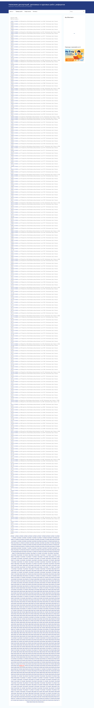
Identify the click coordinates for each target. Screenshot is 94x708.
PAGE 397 (27, 613)
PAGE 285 (19, 591)
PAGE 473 (24, 629)
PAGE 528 (47, 639)
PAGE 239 (47, 581)
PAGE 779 (24, 691)
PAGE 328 (21, 600)
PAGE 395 (16, 613)
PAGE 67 (54, 546)
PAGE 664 (47, 667)
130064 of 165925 (14, 181)
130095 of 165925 (14, 260)
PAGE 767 (53, 688)
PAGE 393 (53, 612)
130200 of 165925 (14, 532)
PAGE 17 (41, 537)
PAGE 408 (42, 615)
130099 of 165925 (14, 271)
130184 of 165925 (14, 490)
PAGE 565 (16, 648)
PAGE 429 (16, 620)
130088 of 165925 (14, 243)
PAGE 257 (53, 584)
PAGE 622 (50, 658)
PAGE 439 (24, 622)
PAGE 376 (53, 608)
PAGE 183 (19, 570)
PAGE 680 (42, 671)
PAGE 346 (27, 603)
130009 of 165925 (14, 41)
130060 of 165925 (14, 171)
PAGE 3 (22, 536)
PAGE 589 (56, 652)
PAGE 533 (27, 641)
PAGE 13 (20, 537)
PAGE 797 (30, 695)
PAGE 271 (36, 588)
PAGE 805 (27, 696)
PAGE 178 (39, 569)
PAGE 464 (21, 627)
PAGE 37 (46, 541)
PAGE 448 (27, 624)
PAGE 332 (44, 600)
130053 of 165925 (14, 153)
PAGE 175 (21, 569)
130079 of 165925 (14, 220)
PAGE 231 (50, 579)
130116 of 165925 (14, 315)
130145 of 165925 (14, 389)
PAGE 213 (44, 575)
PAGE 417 (44, 617)
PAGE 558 (24, 646)
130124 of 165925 (14, 335)
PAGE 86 (54, 550)
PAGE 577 (36, 650)
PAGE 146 (50, 562)
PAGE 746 (30, 684)
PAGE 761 (19, 688)
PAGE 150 (24, 563)
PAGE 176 (27, 569)
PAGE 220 (36, 577)
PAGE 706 (44, 676)
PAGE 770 (21, 690)
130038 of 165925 (14, 116)
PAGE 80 (23, 550)
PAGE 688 (39, 672)
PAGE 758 (50, 686)
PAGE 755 (33, 686)
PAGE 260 (21, 586)
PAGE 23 (23, 539)
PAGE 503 (50, 634)
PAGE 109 (33, 555)
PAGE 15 (31, 537)
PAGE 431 (27, 620)
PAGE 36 (41, 541)
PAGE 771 (27, 690)
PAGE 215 (56, 575)
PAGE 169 (36, 567)
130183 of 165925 (14, 487)
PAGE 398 (33, 613)
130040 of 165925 (14, 119)
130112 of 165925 (14, 305)
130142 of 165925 (14, 381)
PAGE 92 (36, 551)
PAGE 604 (44, 655)
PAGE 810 (56, 696)
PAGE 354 (24, 605)
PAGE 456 (24, 626)
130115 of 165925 (14, 313)
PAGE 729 (30, 681)
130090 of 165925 (14, 248)
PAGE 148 (13, 563)
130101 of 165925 (14, 276)
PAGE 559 (30, 646)
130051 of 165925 (14, 147)
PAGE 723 (44, 679)
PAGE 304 (30, 594)
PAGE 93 (41, 551)
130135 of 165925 (14, 364)
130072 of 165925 (14, 202)
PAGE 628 (36, 660)
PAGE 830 (40, 702)
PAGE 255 (42, 584)
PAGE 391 (42, 612)
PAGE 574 (19, 650)
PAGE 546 (53, 643)
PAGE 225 (16, 579)
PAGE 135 (36, 560)
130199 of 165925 (14, 529)
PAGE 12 (15, 537)
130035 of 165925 (14, 108)
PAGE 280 (39, 589)
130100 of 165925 (14, 274)
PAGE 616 (16, 658)
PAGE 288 (36, 591)
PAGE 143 (33, 562)
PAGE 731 (42, 681)
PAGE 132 (19, 560)
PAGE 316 (50, 596)
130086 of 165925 (14, 237)
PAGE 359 (53, 605)
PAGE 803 (16, 696)
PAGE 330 (33, 600)
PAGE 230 (44, 579)
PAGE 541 (24, 643)
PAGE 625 (19, 660)
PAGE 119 (42, 556)
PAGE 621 (44, 658)
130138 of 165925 (14, 372)
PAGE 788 (27, 693)
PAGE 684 (16, 672)
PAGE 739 (39, 683)
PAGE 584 (27, 652)
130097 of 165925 (14, 266)
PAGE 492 (36, 632)
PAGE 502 (44, 634)
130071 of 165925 (14, 200)
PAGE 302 (19, 594)
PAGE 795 (19, 695)
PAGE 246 (39, 582)
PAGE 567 (27, 648)
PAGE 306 (42, 594)
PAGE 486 (50, 631)
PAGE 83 (39, 550)
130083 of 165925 (14, 231)
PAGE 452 (50, 624)
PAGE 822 (27, 700)
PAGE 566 (21, 648)
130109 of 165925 (14, 296)
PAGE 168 (30, 567)
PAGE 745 (24, 684)
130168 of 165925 (14, 448)
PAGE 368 (56, 607)
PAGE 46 (44, 543)
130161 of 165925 (14, 431)
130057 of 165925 (14, 163)
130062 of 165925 (14, 175)
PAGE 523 (19, 639)
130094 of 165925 (14, 259)
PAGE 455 (19, 626)
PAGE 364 (33, 607)
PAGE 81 (28, 550)
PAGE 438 (19, 622)
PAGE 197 (50, 572)
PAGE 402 (56, 613)
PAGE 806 (33, 696)
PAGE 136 (42, 560)
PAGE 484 (39, 631)
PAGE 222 (47, 577)
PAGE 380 (27, 610)
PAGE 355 (30, 605)
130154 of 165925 (14, 412)
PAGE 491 (30, 632)
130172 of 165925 (14, 459)
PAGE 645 (36, 664)
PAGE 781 (36, 691)
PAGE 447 (21, 624)
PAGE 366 (44, 607)
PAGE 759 (56, 686)
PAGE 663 (42, 667)
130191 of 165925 (14, 509)
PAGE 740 (44, 683)
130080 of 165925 (14, 223)
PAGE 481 (21, 631)
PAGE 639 (50, 662)
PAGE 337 (24, 601)
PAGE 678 (30, 671)
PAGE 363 (27, 607)
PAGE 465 (27, 627)
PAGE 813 (24, 698)
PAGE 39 (56, 541)
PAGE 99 (24, 553)
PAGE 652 (27, 665)
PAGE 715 (47, 677)
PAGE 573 (13, 650)
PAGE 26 (39, 539)
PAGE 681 (47, 671)
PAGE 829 (34, 702)
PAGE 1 (13, 536)
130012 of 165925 (14, 49)
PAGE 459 (42, 626)
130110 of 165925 (14, 299)
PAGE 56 (46, 544)
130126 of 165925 (14, 341)
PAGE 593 (30, 653)
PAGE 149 (19, 563)
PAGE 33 (26, 541)
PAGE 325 (53, 598)
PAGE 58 (56, 544)
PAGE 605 (50, 655)
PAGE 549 (21, 645)
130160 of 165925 (14, 428)
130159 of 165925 (14, 425)
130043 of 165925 (14, 127)
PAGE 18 (46, 537)
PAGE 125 (27, 558)
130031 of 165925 (14, 98)
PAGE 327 (16, 600)
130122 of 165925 (14, 330)
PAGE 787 (21, 693)
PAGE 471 (13, 629)
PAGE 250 (13, 584)
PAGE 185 (30, 570)
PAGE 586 (39, 652)
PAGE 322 (36, 598)
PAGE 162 (44, 565)
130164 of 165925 (14, 438)
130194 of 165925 (14, 517)
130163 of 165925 (14, 435)
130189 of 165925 (14, 503)
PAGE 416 (39, 617)
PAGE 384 (50, 610)
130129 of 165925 (14, 348)
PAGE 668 (21, 669)
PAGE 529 (53, 639)
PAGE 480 (16, 631)
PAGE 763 (30, 688)
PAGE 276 (16, 589)
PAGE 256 (47, 584)
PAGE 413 (21, 617)
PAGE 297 (39, 593)
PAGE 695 (30, 674)
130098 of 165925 (14, 268)
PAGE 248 (50, 582)
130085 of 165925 (14, 235)
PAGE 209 (21, 575)
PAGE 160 (33, 565)
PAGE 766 (47, 688)
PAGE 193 (27, 572)
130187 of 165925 (14, 498)
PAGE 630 (47, 660)
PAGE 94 (46, 551)
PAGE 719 (21, 679)
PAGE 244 (27, 582)
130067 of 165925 (14, 189)
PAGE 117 (30, 556)
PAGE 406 (30, 615)
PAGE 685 (21, 672)
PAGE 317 (56, 596)
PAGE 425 (42, 619)
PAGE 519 (44, 638)
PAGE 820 (16, 700)
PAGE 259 (16, 586)
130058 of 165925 (14, 166)
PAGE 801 (53, 695)
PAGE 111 (44, 555)
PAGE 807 (39, 696)
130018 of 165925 (14, 64)
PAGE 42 (23, 543)
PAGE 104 (52, 553)
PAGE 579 (47, 650)
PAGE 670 (33, 669)
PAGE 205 (47, 574)
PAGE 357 (42, 605)
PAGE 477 (47, 629)
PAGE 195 (39, 572)
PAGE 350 (50, 603)
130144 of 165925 (14, 387)
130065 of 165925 (14, 184)
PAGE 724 (50, 679)
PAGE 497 (16, 634)
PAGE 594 (36, 653)
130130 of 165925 (14, 350)
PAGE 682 (53, 671)
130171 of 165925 (14, 456)
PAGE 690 (50, 672)
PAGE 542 (30, 643)
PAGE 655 (44, 665)
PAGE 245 (33, 582)
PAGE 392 (47, 612)
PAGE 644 (30, 664)
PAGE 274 (53, 588)
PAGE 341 (47, 601)
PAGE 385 (56, 610)
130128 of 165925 (14, 345)
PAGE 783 (47, 691)
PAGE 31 (15, 541)
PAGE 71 (26, 548)
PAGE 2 (18, 536)
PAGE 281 (44, 589)
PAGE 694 (24, 674)
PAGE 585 (33, 652)
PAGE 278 (27, 589)
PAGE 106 (16, 555)
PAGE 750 (53, 684)
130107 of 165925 (14, 291)
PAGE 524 (24, 639)
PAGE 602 (33, 655)
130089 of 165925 (14, 245)
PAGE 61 (23, 546)
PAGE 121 (53, 556)
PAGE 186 (36, 570)
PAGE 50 (15, 544)
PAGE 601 (27, 655)
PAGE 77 (56, 548)
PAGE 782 (42, 691)
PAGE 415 (33, 617)
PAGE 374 (42, 608)
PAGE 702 (21, 676)
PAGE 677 (24, 671)
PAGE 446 (16, 624)
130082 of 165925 (14, 228)
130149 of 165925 (14, 400)
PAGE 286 (24, 591)
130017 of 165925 (14, 61)
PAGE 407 (36, 615)
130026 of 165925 (14, 85)
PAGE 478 (53, 629)
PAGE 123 (16, 558)
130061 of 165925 (14, 174)
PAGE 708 (56, 676)
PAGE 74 (41, 548)
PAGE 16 (36, 537)
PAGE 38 (51, 541)
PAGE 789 (33, 693)
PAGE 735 (16, 683)
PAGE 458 (36, 626)
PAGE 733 (53, 681)
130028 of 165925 (14, 89)
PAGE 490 (24, 632)
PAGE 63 (33, 546)
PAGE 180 (50, 569)
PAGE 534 (33, 641)
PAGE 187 (42, 570)
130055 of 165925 (14, 158)
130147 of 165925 (14, 395)
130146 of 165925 (14, 392)
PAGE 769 (16, 690)
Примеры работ (19, 11)
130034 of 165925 (14, 106)
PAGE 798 (36, 695)
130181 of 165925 (14, 482)
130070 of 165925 (14, 197)
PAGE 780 (30, 691)
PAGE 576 (30, 650)
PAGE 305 (36, 594)
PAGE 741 (50, 683)
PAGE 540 (19, 643)
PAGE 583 (21, 652)
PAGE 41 (18, 543)
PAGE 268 (19, 588)
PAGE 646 (42, 664)
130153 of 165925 (14, 409)
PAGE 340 (42, 601)
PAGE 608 (19, 657)
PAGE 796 (24, 695)
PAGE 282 (50, 589)
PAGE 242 (16, 582)
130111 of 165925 (14, 302)
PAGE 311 (21, 596)
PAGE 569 (39, 648)
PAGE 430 (21, 620)
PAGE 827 (56, 700)
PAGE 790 (39, 693)
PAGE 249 (56, 582)
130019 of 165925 (14, 67)
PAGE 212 (39, 575)
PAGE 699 (53, 674)
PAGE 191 (16, 572)
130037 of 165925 (14, 114)
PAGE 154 (47, 563)
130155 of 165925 (14, 415)
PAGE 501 (39, 634)
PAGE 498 (21, 634)
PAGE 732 (47, 681)
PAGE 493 (42, 632)
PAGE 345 (21, 603)
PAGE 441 (36, 622)
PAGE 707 (50, 676)
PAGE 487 (56, 631)
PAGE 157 (16, 565)
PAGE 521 (56, 638)
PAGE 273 (47, 588)
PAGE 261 (27, 586)
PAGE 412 (16, 617)
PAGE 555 (56, 645)
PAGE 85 (49, 550)
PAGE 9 (49, 536)
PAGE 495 (53, 632)
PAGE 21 (13, 539)
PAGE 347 (33, 603)
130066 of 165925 (14, 186)
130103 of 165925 (14, 282)
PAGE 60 (18, 546)
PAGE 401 (50, 613)
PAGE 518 (39, 638)
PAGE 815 (36, 698)
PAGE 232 (56, 579)
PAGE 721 (33, 679)
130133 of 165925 (14, 358)
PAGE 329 (27, 600)
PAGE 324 (47, 598)
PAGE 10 (54, 536)
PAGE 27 (44, 539)
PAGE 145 (44, 562)
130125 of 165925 (14, 338)
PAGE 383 (44, 610)
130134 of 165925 (14, 361)
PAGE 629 (42, 660)
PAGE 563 (53, 646)
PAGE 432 (33, 620)
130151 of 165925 (14, 404)
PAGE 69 (15, 548)
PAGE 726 (13, 681)
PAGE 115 (19, 556)
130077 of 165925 (14, 214)
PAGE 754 (27, 686)
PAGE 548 (16, 645)
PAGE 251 (19, 584)
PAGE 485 (44, 631)
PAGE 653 (33, 665)
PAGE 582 (16, 652)
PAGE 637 (39, 662)
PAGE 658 (13, 667)
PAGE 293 (16, 593)
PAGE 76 (51, 548)
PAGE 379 (21, 610)
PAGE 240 (53, 581)
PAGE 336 (19, 601)
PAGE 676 (19, 671)
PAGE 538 (56, 641)
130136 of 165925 (14, 366)
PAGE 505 (13, 636)
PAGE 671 (39, 669)
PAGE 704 (33, 676)
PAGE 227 (27, 579)
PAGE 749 (47, 684)
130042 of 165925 (14, 124)
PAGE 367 (50, 607)
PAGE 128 (44, 558)
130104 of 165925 (14, 284)
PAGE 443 (47, 622)
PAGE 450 (39, 624)
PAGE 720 (27, 679)
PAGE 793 (56, 693)
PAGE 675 (13, 671)
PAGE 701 (16, 676)
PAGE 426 (47, 619)
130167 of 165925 (14, 446)
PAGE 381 (33, 610)
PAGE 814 (30, 698)
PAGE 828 (29, 702)
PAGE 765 (42, 688)
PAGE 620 (39, 658)
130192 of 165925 (14, 512)
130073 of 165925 (14, 204)
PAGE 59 (13, 546)
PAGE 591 (19, 653)
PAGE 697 (42, 674)
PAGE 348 (39, 603)
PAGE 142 (27, 562)
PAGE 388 (24, 612)
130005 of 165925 (14, 32)
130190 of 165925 (14, 506)
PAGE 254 (36, 584)
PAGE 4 (26, 536)
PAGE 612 (42, 657)
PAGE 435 (50, 620)
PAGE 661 (30, 667)
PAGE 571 (50, 648)
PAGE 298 (44, 593)
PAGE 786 (16, 693)
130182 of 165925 (14, 485)
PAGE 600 (21, 655)
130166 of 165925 (14, 443)
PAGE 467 (39, 627)
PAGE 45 (39, 543)
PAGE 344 (16, 603)
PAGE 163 (50, 565)
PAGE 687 (33, 672)
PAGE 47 (49, 543)
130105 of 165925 (14, 287)
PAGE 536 (44, 641)
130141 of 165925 (14, 378)
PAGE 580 (53, 650)
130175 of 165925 (14, 466)
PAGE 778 (19, 691)
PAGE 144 (39, 562)
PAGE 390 (36, 612)
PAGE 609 (24, 657)
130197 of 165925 (14, 524)
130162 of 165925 (14, 432)
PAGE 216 (13, 577)
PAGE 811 (13, 698)
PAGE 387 (19, 612)
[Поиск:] (77, 11)
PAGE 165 (13, 567)
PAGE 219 (30, 577)
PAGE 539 (13, 643)
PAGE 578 (42, 650)
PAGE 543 (36, 643)
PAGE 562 (47, 646)
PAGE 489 (19, 632)
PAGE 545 (47, 643)
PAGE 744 (19, 684)
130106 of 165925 (14, 288)
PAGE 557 (19, 646)
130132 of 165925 (14, 356)
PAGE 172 (53, 567)
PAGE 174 (16, 569)
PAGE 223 (53, 577)
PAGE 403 (13, 615)
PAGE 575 (24, 650)
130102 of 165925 (14, 279)
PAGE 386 (13, 612)
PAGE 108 (27, 555)
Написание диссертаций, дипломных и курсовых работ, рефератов (37, 5)
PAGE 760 (13, 688)
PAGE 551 (33, 645)
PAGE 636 (33, 662)
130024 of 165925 (14, 80)
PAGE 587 (44, 652)
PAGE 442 (42, 622)
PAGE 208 (16, 575)
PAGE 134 (30, 560)
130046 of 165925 (14, 135)
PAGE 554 (50, 645)
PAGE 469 (50, 627)
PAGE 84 (44, 550)
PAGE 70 (20, 548)
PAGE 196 (44, 572)
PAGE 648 (53, 664)
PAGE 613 (47, 657)
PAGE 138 (53, 560)
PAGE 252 (24, 584)
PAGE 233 (13, 581)
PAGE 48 (54, 543)
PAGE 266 (56, 586)
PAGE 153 (42, 563)
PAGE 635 (27, 662)
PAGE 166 (19, 567)
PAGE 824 (39, 700)
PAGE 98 (19, 553)
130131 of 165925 (14, 353)
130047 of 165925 (14, 138)
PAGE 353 (19, 605)
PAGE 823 (33, 700)
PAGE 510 (42, 636)
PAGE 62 (28, 546)
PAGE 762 (24, 688)
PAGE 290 (47, 591)
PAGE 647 (47, 664)
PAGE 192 (21, 572)
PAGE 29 (54, 539)
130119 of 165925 (14, 322)
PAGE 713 (36, 677)
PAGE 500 (33, 634)
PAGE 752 (16, 686)
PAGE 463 (16, 627)
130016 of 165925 (14, 60)
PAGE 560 (36, 646)
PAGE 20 (56, 537)
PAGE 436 (56, 620)
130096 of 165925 (14, 263)
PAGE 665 (53, 667)
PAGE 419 (56, 617)
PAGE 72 (31, 548)
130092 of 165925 (14, 253)
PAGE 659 (19, 667)
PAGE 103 (47, 553)
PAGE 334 (56, 600)
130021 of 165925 (14, 72)
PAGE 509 (36, 636)
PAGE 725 (56, 679)
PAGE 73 (36, 548)
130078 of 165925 (14, 217)
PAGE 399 (39, 613)
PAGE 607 (13, 657)
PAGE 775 (50, 690)
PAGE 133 (24, 560)
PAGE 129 (50, 558)
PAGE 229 (39, 579)
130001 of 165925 (14, 21)
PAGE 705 (39, 676)
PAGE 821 (21, 700)
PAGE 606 (56, 655)
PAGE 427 (53, 619)
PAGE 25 (33, 539)
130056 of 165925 (14, 161)
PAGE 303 (24, 594)
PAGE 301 (13, 594)
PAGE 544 (42, 643)
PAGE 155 (53, 563)
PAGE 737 (27, 683)
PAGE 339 (36, 601)
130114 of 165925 (14, 310)
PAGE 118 (36, 556)
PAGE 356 (36, 605)
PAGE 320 (24, 598)
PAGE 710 (19, 677)
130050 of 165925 (14, 146)
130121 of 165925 (14, 327)
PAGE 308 (53, 594)
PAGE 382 (39, 610)
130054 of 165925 (14, 155)
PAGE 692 (13, 674)
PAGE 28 (49, 539)
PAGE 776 (56, 690)
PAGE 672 (44, 669)
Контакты (35, 11)
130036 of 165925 (14, 111)
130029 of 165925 (14, 92)
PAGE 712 (30, 677)
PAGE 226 (21, 579)
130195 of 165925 (14, 518)
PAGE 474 (30, 629)
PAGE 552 (39, 645)
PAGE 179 (44, 569)
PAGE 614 (53, 657)
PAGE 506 (19, 636)
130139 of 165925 (14, 373)
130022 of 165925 (14, 75)
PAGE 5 (31, 536)
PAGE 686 (27, 672)
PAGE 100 (29, 553)
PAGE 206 (53, 574)
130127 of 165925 (14, 343)
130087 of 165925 (14, 240)
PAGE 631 (53, 660)
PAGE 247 (44, 582)
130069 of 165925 (14, 194)
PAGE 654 (39, 665)
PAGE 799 (42, 695)
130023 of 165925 (14, 77)
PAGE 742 (56, 683)
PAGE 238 (42, 581)
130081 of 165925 (14, 225)
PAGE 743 (13, 684)
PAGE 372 (30, 608)
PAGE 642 (19, 664)
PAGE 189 (53, 570)
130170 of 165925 (14, 454)
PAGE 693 (19, 674)
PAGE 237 (36, 581)
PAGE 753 (21, 686)
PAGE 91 (31, 551)
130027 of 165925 (14, 88)
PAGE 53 (31, 544)
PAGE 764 (36, 688)
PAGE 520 (50, 638)
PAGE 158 (21, 565)
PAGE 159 (27, 565)
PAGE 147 (56, 562)
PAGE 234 (19, 581)
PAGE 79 (18, 550)
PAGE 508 (30, 636)
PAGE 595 (42, 653)
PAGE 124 (21, 558)
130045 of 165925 (14, 132)
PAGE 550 (27, 645)
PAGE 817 (47, 698)
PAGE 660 (24, 667)
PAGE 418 (50, 617)
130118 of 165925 (14, 319)
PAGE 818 (53, 698)
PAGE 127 (39, 558)
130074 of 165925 (14, 206)
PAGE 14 (26, 537)
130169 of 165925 (14, 451)
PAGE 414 (27, 617)
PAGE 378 (16, 610)
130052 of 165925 (14, 150)
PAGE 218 (24, 577)
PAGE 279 (33, 589)
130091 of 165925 (14, 251)
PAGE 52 (26, 544)
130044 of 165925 (14, 130)
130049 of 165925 (14, 143)
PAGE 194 (33, 572)
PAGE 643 (24, 664)
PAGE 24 (28, 539)
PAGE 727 (19, 681)
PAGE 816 (42, 698)
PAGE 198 (56, 572)
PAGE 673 (50, 669)
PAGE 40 (13, 543)
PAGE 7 (40, 536)
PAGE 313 (33, 596)
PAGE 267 (13, 588)
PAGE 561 (42, 646)
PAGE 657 (56, 665)
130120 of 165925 (14, 325)
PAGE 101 (35, 553)
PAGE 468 (44, 627)
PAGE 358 (47, 605)
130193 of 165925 (14, 514)
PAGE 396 (21, 613)
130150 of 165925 (14, 401)
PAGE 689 (44, 672)
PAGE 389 (30, 612)
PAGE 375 (47, 608)
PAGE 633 (16, 662)
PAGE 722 (39, 679)
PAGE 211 (33, 575)
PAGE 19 (51, 537)
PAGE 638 (44, 662)
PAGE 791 (44, 693)
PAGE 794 (13, 695)
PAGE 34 (31, 541)
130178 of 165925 (14, 474)
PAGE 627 (30, 660)
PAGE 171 (47, 567)
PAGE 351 (56, 603)
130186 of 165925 (14, 495)
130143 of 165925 (14, 384)
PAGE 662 (36, 667)
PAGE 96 (56, 551)
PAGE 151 (30, 563)
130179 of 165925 (14, 477)
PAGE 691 (56, 672)
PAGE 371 (24, 608)
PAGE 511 (47, 636)
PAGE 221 (42, 577)
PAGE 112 (50, 555)
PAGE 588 (50, 652)
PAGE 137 (47, 560)
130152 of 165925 (14, 407)
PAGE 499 (27, 634)
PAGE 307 (47, 594)
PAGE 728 (24, 681)
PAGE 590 (13, 653)
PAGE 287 (30, 591)
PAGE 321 (30, 598)
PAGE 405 (24, 615)
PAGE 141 (21, 562)
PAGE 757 (44, 686)
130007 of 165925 (14, 36)
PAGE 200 (19, 574)
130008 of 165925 (14, 38)
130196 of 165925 (14, 521)
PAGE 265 (50, 586)
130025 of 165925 (14, 83)
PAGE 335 (13, 601)
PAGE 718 (16, 679)
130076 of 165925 (14, 212)
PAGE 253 (30, 584)
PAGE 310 (16, 596)
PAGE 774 (44, 690)
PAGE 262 (33, 586)
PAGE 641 (13, 664)
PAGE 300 (56, 593)
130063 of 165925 (14, 178)
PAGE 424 (36, 619)
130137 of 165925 (14, 369)
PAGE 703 (27, 676)
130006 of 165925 (14, 33)
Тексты (11, 11)
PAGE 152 (36, 563)
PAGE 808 (44, 696)
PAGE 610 (30, 657)
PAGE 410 (53, 615)
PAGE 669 (27, 669)
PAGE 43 (28, 543)
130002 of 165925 (14, 24)
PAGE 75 (46, 548)
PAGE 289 (42, 591)
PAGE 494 (47, 632)
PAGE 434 (44, 620)
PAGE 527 (42, 639)
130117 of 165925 (14, 317)
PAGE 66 (49, 546)
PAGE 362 (21, 607)
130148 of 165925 (14, 397)
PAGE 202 (30, 574)
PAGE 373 (36, 608)
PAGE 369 (13, 608)
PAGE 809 (50, 696)
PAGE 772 (33, 690)
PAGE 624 (13, 660)
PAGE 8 (44, 536)
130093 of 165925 (14, 256)
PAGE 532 (21, 641)
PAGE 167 (24, 567)
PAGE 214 (50, 575)
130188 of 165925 (14, 501)
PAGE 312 (27, 596)
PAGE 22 (18, 539)
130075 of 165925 (14, 209)
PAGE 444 (53, 622)
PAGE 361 (16, 607)
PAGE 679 (36, 671)
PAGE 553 (44, 645)
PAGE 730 (36, 681)
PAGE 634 (21, 662)
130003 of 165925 (14, 26)
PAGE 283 (56, 589)
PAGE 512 (53, 636)
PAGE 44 (33, 543)
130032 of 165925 (14, 100)
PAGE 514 (16, 638)
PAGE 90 (26, 551)
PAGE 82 (33, 550)
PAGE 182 (13, 570)
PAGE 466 (33, 627)
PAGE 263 (39, 586)
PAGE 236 (30, 581)
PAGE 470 (56, 627)
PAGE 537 (50, 641)
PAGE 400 (44, 613)
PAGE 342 (53, 601)
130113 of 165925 (14, 307)
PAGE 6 (35, 536)
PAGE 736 (21, 683)
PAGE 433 (39, 620)
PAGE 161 (39, 565)
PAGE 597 (53, 653)
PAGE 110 (39, 555)
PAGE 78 (13, 550)
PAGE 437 (13, 622)
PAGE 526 (36, 639)
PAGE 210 (27, 575)
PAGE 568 (33, 648)
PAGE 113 (56, 555)
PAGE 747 (36, 684)
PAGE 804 (21, 696)
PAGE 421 (19, 619)
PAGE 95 (51, 551)
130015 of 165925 (14, 57)
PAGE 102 (41, 553)
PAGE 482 (27, 631)
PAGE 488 (13, 632)
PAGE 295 (27, 593)
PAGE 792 (50, 693)
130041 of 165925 (14, 122)
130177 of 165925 (14, 471)
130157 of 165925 (14, 420)
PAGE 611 (36, 657)
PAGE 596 (47, 653)
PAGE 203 (36, 574)
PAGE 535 (39, 641)
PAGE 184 (24, 570)
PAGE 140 (16, 562)
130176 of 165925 (14, 469)
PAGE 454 (13, 626)
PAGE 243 (21, 582)
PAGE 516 (27, 638)
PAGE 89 (20, 551)
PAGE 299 (50, 593)
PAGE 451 (44, 624)
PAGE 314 (39, 596)
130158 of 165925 (14, 423)
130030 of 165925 (14, 95)
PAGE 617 (21, 658)
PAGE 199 (13, 574)
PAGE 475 (36, 629)
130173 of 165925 (14, 460)
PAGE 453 (56, 624)
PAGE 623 (56, 658)
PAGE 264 (44, 586)
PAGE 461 (53, 626)
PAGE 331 (39, 600)
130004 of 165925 (14, 29)
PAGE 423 (30, 619)
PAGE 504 (56, 634)
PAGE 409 (47, 615)
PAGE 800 (47, 695)
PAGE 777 (13, 691)
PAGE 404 (19, 615)
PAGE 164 (56, 565)
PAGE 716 (53, 677)
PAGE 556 (13, 646)
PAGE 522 (13, 639)
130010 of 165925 (14, 44)
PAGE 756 (39, 686)
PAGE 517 (33, 638)
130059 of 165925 (14, 169)
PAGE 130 (56, 558)
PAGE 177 (33, 569)
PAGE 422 (24, 619)
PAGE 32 (20, 541)
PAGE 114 (13, 556)
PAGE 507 (24, 636)
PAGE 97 (14, 553)
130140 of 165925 (14, 376)
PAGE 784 (53, 691)
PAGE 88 (15, 551)
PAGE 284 (13, 591)
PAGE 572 (56, 648)
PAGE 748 (42, 684)
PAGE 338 (30, 601)
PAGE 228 (33, 579)
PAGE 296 (33, 593)
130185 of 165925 (14, 493)
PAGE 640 (56, 662)
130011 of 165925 (14, 46)
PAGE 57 (51, 544)
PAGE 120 (47, 556)
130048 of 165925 (14, 141)
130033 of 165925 (14, 103)
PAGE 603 (39, 655)
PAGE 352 (13, 605)
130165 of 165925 (14, 440)
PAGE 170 (42, 567)
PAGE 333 (50, 600)
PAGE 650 (16, 665)
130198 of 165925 (14, 526)
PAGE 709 (13, 677)
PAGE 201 (24, 574)
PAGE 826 (50, 700)
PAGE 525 (30, 639)
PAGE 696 (36, 674)
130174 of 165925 (14, 463)
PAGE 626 (24, 660)
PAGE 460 (47, 626)
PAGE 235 (24, 581)
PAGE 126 (33, 558)
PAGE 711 (24, 677)
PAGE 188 (47, 570)
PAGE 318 (13, 598)
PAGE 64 (39, 546)
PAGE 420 (13, 619)
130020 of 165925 (14, 69)
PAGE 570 (44, 648)
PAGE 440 (30, 622)
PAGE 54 (36, 544)
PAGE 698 (47, 674)
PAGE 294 (21, 593)
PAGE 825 (44, 700)
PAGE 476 (42, 629)
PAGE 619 (33, 658)
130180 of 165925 (14, 479)
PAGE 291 (53, 591)
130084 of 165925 (14, 232)
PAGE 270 (30, 588)
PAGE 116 (24, 556)
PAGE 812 (19, 698)
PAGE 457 (30, 626)
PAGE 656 (50, 665)
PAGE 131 (13, 560)
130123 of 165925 (14, 333)
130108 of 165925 (14, 294)
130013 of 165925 (14, 52)
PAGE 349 (44, 603)
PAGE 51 (20, 544)
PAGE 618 (27, 658)
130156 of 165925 (14, 417)
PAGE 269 (24, 588)
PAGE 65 (44, 546)
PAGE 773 (39, 690)
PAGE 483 (33, 631)
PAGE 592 (24, 653)
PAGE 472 (19, 629)
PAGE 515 (21, 638)
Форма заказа (28, 11)
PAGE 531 (16, 641)
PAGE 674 (56, 669)
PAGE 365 (39, 607)
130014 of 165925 (14, 54)
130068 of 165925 (14, 192)
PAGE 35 (36, 541)
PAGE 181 (56, 569)
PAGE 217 (19, 577)
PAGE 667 (16, 669)
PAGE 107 (21, 555)
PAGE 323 (42, 598)
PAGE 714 (42, 677)
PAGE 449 (33, 624)
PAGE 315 (44, 596)
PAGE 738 (33, 683)
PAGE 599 (16, 655)
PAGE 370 (19, 608)
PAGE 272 (42, 588)
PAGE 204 (42, 574)
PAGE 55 (41, 544)
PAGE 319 (19, 598)
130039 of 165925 (14, 118)
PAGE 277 (21, 589)
